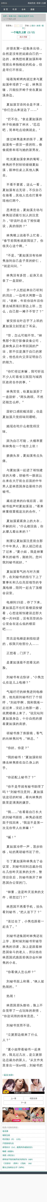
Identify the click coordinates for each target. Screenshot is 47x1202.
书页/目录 (33, 1098)
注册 (44, 3)
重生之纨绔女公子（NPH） (14, 1167)
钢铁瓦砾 (6, 1135)
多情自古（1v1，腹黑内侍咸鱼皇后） (18, 1147)
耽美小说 (12, 16)
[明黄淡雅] (18, 26)
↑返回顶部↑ (8, 1075)
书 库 (14, 9)
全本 (24, 9)
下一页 (23, 1103)
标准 (38, 26)
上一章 (13, 1098)
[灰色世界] (21, 26)
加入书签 (23, 37)
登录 (39, 3)
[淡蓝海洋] (15, 26)
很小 (33, 26)
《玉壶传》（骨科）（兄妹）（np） (18, 1163)
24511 (4, 3)
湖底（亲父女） (9, 1155)
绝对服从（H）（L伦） (12, 1139)
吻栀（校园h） (9, 1151)
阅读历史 (31, 3)
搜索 (32, 9)
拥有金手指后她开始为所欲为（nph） (18, 1159)
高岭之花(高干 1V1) (26, 16)
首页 (5, 16)
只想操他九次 (8, 1143)
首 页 (5, 9)
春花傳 (5, 1131)
